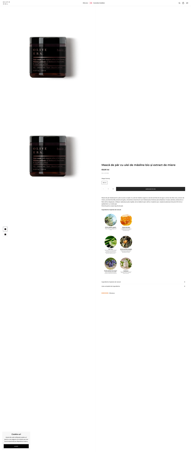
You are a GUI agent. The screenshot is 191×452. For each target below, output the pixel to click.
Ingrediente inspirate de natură (111, 282)
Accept (16, 446)
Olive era (85, 3)
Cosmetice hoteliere (99, 3)
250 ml (104, 182)
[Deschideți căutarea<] (179, 3)
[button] (113, 189)
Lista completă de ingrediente (111, 286)
